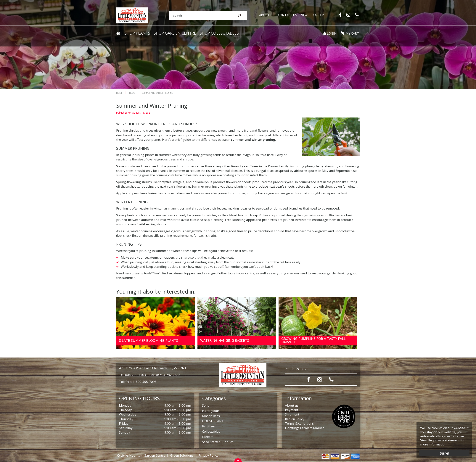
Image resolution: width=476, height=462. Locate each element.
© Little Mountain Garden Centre (141, 455)
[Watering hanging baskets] (236, 323)
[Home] (118, 33)
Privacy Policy (208, 455)
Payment (291, 410)
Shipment (292, 414)
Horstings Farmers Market (304, 428)
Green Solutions (181, 455)
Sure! (444, 453)
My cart (352, 33)
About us (291, 405)
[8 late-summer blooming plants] (155, 323)
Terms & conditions (299, 423)
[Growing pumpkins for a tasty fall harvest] (318, 323)
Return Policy (294, 419)
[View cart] (342, 33)
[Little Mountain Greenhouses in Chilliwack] (132, 15)
